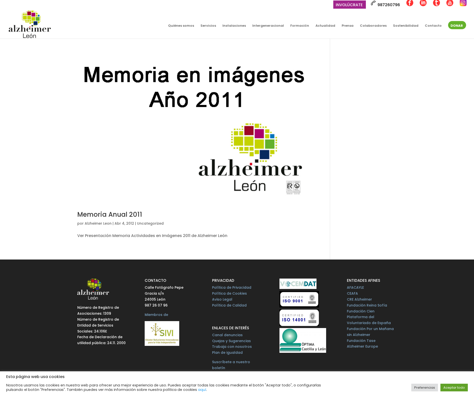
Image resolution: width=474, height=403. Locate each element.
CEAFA (352, 293)
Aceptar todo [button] (454, 387)
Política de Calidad (229, 305)
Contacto (433, 26)
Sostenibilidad (405, 26)
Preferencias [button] (424, 387)
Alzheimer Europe (362, 346)
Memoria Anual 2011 (109, 214)
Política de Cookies (229, 293)
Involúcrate (349, 5)
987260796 (388, 5)
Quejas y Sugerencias (231, 340)
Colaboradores (373, 26)
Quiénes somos (181, 26)
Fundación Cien (361, 311)
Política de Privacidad (231, 287)
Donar (457, 26)
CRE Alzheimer (359, 299)
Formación (299, 26)
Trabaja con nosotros (232, 346)
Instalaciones (234, 26)
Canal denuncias (227, 334)
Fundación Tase (361, 340)
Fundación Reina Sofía (367, 305)
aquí (202, 389)
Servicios (208, 26)
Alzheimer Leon (98, 223)
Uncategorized (150, 223)
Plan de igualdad (227, 352)
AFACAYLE (355, 287)
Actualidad (325, 26)
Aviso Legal (222, 299)
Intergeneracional (268, 26)
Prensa (348, 26)
